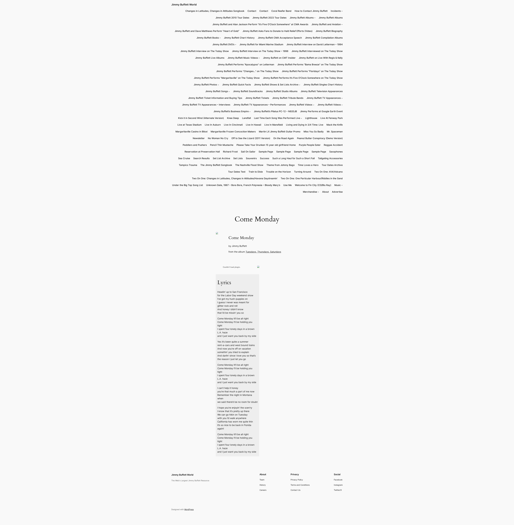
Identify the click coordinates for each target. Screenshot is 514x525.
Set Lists (238, 158)
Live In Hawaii (253, 124)
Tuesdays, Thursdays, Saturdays (263, 251)
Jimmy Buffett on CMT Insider (279, 57)
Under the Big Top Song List (187, 185)
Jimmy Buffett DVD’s (223, 44)
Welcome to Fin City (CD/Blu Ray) (313, 185)
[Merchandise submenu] (318, 191)
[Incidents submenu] (342, 11)
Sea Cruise (184, 158)
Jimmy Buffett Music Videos (243, 57)
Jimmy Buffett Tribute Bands (287, 98)
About (325, 191)
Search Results (201, 158)
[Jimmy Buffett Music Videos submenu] (259, 57)
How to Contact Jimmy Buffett (311, 11)
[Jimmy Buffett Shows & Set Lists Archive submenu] (299, 84)
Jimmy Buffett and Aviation (326, 24)
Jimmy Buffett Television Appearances (322, 91)
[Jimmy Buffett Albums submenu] (314, 17)
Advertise (337, 191)
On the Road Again (283, 138)
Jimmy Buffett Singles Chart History (323, 84)
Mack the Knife (334, 124)
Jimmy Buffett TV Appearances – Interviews (206, 104)
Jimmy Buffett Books (207, 37)
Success (264, 158)
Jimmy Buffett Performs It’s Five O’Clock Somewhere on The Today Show (303, 78)
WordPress (189, 509)
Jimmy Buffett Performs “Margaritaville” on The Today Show (227, 78)
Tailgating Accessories (330, 158)
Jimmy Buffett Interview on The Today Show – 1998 (260, 51)
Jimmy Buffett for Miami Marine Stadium (261, 44)
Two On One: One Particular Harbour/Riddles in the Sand (312, 178)
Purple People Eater (310, 145)
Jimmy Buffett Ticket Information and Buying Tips (215, 98)
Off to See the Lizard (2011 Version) (250, 138)
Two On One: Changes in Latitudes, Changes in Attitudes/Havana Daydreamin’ (234, 178)
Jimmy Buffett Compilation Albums (324, 37)
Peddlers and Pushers (195, 145)
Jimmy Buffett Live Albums (209, 57)
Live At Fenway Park (331, 118)
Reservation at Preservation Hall (202, 151)
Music (337, 185)
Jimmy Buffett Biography (329, 31)
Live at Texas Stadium (189, 124)
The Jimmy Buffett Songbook (216, 165)
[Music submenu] (342, 185)
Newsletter (199, 138)
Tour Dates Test (236, 171)
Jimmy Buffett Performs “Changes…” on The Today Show (247, 71)
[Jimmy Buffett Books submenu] (220, 37)
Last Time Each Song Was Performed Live (277, 118)
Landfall (246, 118)
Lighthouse (311, 118)
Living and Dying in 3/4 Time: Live (304, 124)
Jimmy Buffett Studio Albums (281, 91)
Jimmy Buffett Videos (300, 104)
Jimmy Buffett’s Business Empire (231, 111)
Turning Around (302, 171)
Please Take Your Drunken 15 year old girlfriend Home (266, 145)
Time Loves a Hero (308, 165)
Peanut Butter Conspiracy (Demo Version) (320, 138)
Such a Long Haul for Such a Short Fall (293, 158)
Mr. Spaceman (335, 131)
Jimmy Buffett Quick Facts (236, 84)
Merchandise (310, 191)
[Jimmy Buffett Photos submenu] (218, 84)
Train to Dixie (256, 171)
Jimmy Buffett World (184, 4)
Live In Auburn (213, 124)
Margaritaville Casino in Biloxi (191, 131)
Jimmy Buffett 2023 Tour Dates (269, 17)
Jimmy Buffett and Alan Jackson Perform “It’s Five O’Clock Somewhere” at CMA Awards (260, 24)
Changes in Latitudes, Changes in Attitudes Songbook (214, 11)
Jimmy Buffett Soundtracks (248, 91)
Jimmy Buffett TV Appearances (324, 98)
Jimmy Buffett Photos (205, 84)
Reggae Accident (333, 145)
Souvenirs (251, 158)
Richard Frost (230, 151)
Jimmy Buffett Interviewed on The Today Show (317, 51)
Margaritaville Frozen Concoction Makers (233, 131)
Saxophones (336, 151)
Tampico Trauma (188, 165)
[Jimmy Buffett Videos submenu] (313, 104)
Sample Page (266, 151)
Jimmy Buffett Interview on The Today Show (204, 51)
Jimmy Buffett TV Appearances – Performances (259, 104)
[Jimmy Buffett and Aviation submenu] (342, 24)
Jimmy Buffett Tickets (257, 98)
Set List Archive (221, 158)
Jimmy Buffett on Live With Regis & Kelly (321, 57)
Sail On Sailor (248, 151)
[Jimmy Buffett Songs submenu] (229, 91)
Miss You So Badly (314, 131)
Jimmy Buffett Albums (302, 17)
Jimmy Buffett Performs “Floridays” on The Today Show (312, 71)
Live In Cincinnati (233, 124)
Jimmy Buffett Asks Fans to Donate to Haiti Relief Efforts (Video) (277, 31)
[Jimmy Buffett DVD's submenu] (235, 44)
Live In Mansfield (273, 124)
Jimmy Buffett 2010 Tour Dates (232, 17)
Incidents (336, 11)
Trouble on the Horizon (278, 171)
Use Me (287, 185)
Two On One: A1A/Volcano (328, 171)
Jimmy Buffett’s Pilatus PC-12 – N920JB (275, 111)
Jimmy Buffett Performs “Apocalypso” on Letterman (246, 64)
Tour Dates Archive (332, 165)
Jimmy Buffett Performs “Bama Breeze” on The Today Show (310, 64)
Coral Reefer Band (281, 11)
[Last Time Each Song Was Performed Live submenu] (301, 118)
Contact (251, 11)
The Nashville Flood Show (249, 165)
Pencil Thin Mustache (221, 145)
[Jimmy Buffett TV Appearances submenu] (342, 98)
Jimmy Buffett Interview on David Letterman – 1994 (314, 44)
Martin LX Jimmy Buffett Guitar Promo (279, 131)
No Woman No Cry (218, 138)
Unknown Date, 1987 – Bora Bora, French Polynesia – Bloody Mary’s (243, 185)
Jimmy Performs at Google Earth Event (321, 111)
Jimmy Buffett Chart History (239, 37)
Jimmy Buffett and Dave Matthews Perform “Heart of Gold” (207, 31)
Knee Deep (233, 118)
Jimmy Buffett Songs (216, 91)
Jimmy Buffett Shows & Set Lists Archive (276, 84)
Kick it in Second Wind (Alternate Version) (201, 118)
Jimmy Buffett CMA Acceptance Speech (280, 37)
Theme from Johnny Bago (281, 165)
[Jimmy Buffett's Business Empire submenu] (250, 111)
